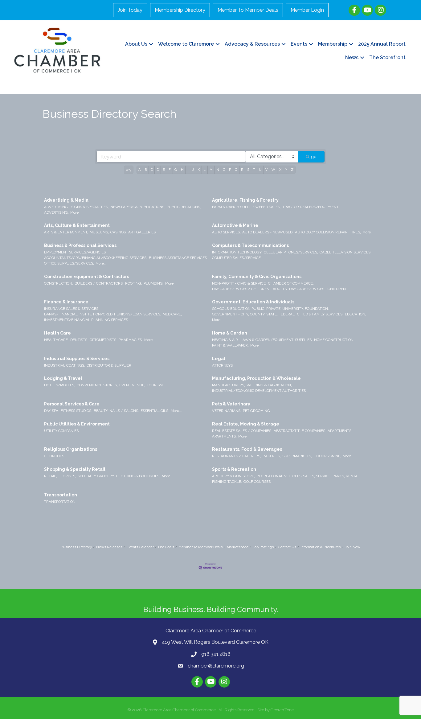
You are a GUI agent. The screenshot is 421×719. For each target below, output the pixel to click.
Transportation (60, 494)
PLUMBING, (154, 283)
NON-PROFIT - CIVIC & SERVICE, (239, 283)
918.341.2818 (216, 654)
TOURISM (155, 385)
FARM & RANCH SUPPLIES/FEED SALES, (246, 207)
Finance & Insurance (66, 301)
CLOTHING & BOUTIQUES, (138, 476)
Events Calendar (140, 547)
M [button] (211, 169)
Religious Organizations (70, 449)
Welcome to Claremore (186, 44)
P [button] (230, 169)
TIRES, (355, 232)
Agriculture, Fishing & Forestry (245, 200)
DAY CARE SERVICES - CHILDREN (317, 289)
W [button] (273, 169)
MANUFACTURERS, (228, 385)
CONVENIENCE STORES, (97, 385)
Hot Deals (166, 547)
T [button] (254, 169)
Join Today (130, 10)
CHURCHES (54, 456)
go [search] (314, 156)
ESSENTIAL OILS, (155, 411)
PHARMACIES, (131, 340)
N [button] (217, 169)
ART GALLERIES (142, 232)
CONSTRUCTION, (58, 283)
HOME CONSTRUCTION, (334, 340)
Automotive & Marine (235, 225)
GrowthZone (282, 710)
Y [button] (286, 169)
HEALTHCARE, (56, 340)
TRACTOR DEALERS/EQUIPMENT (310, 207)
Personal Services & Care (72, 403)
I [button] (187, 169)
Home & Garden (229, 333)
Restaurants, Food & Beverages (247, 449)
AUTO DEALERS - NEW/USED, (267, 232)
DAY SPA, (51, 411)
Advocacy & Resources (252, 44)
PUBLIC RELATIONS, (184, 207)
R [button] (242, 169)
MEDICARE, (172, 314)
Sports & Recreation (234, 469)
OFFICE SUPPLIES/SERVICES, (69, 263)
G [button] (175, 169)
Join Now (352, 547)
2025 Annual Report (382, 44)
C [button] (152, 169)
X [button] (280, 169)
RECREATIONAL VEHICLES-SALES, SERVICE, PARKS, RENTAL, (308, 476)
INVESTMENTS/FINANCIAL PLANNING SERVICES (86, 320)
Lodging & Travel (63, 378)
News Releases (109, 547)
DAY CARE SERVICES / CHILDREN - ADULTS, (250, 289)
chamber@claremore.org (216, 666)
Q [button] (236, 169)
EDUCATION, (355, 314)
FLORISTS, (67, 476)
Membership (332, 44)
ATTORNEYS (222, 365)
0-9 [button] (128, 169)
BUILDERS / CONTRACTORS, (99, 283)
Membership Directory (180, 10)
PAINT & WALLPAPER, (230, 345)
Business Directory (76, 547)
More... (75, 212)
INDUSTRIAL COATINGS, (64, 365)
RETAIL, (50, 476)
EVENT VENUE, (132, 385)
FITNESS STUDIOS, (76, 411)
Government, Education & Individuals (253, 301)
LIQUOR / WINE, (327, 456)
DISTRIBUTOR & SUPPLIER (109, 365)
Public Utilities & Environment (77, 423)
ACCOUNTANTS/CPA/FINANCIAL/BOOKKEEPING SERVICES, (95, 258)
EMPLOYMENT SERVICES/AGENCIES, (75, 252)
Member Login (307, 10)
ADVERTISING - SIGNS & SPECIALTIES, (76, 207)
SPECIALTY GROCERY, (96, 476)
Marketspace (237, 547)
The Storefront (387, 57)
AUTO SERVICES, (226, 232)
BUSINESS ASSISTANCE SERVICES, (178, 258)
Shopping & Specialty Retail (74, 469)
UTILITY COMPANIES (61, 431)
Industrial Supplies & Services (76, 358)
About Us (136, 44)
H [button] (182, 169)
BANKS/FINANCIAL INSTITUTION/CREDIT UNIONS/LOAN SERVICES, (102, 314)
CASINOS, (118, 232)
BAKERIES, (272, 456)
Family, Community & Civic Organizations (256, 276)
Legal (218, 358)
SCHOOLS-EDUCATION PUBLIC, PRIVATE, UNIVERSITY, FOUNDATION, (270, 308)
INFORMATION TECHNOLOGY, (237, 252)
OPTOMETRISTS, (103, 340)
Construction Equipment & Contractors (86, 276)
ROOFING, (133, 283)
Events (299, 44)
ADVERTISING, (56, 212)
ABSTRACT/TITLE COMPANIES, (300, 431)
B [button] (146, 169)
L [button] (204, 169)
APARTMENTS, (340, 431)
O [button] (224, 169)
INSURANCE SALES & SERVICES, (71, 308)
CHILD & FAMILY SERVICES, (320, 314)
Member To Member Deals (248, 10)
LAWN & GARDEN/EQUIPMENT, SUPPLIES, (276, 340)
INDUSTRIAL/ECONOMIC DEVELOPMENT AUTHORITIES (259, 390)
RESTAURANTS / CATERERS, (236, 456)
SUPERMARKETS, (297, 456)
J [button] (193, 169)
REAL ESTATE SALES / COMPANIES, (242, 431)
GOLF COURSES (257, 481)
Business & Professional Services (80, 245)
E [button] (164, 169)
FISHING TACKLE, (227, 481)
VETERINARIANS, (226, 411)
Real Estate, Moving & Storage (245, 423)
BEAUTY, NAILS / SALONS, (116, 411)
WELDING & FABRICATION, (269, 385)
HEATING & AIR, (225, 340)
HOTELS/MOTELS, (59, 385)
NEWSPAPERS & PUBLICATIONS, (137, 207)
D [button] (158, 169)
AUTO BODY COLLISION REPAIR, (322, 232)
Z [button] (292, 169)
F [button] (170, 169)
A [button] (139, 169)
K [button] (199, 169)
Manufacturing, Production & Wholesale (256, 378)
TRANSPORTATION (60, 501)
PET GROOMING (256, 411)
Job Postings (263, 547)
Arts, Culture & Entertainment (77, 225)
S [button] (248, 169)
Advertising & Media (66, 200)
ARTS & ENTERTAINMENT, (66, 232)
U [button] (260, 169)
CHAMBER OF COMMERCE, (291, 283)
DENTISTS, (79, 340)
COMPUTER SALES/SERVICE (236, 258)
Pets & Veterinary (231, 403)
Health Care (57, 333)
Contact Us (287, 547)
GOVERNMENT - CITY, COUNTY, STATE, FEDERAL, (254, 314)
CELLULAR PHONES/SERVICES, (291, 252)
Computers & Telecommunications (250, 245)
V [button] (266, 169)
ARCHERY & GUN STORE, (233, 476)
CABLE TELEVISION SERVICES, (345, 252)
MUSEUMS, (99, 232)
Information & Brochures (320, 547)
